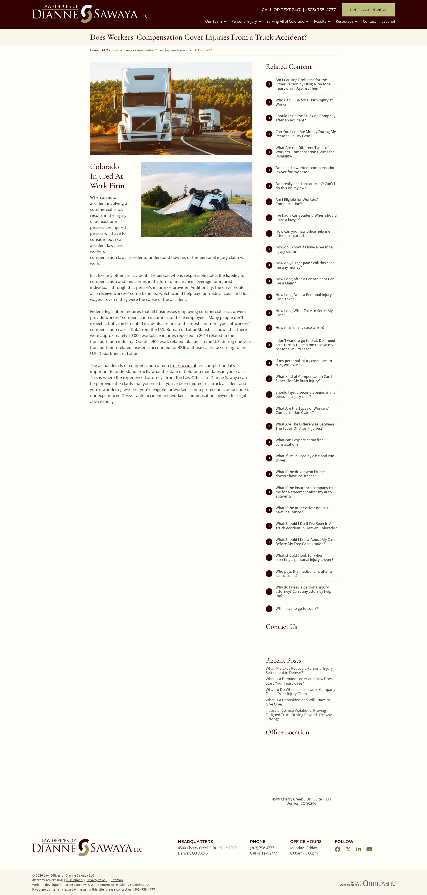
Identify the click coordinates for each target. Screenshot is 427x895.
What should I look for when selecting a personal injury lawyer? (304, 557)
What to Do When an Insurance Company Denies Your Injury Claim (300, 691)
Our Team (213, 21)
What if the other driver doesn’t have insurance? (302, 509)
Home (94, 50)
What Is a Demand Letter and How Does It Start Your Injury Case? (301, 681)
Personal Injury (244, 21)
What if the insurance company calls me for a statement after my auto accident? (306, 492)
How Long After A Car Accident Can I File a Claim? (306, 281)
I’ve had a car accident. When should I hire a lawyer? (306, 217)
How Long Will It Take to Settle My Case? (304, 312)
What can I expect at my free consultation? (300, 442)
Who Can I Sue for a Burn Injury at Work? (304, 102)
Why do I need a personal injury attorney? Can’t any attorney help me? (303, 591)
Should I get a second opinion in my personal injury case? (305, 394)
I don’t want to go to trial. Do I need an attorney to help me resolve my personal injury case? (305, 344)
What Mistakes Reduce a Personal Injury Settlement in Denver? (299, 670)
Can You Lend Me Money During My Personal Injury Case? (306, 133)
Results (320, 21)
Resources (344, 21)
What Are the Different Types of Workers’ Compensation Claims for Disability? (305, 152)
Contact (369, 21)
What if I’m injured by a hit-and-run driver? (305, 458)
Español (388, 21)
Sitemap (117, 880)
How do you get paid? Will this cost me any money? (305, 265)
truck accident (183, 365)
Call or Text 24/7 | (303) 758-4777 (299, 10)
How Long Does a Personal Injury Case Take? (304, 296)
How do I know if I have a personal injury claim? (305, 249)
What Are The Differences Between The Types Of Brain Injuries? (305, 426)
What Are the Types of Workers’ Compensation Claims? (302, 410)
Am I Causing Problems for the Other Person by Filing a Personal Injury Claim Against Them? (304, 84)
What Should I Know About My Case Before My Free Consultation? (306, 541)
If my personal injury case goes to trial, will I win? (304, 362)
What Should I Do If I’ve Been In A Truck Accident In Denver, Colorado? (306, 525)
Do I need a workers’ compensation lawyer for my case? (305, 169)
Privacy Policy (97, 880)
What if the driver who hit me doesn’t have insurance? (300, 473)
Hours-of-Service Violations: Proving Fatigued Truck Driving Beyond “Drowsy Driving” (299, 714)
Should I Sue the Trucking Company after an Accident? (305, 118)
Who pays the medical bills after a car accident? (304, 573)
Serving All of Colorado (285, 21)
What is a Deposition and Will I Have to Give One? (298, 702)
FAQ (105, 50)
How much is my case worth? (300, 327)
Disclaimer (74, 880)
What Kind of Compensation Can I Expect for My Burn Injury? (304, 378)
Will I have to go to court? (297, 608)
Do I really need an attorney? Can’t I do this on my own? (305, 185)
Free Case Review (368, 10)
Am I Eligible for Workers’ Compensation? (297, 201)
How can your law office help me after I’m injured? (303, 233)
